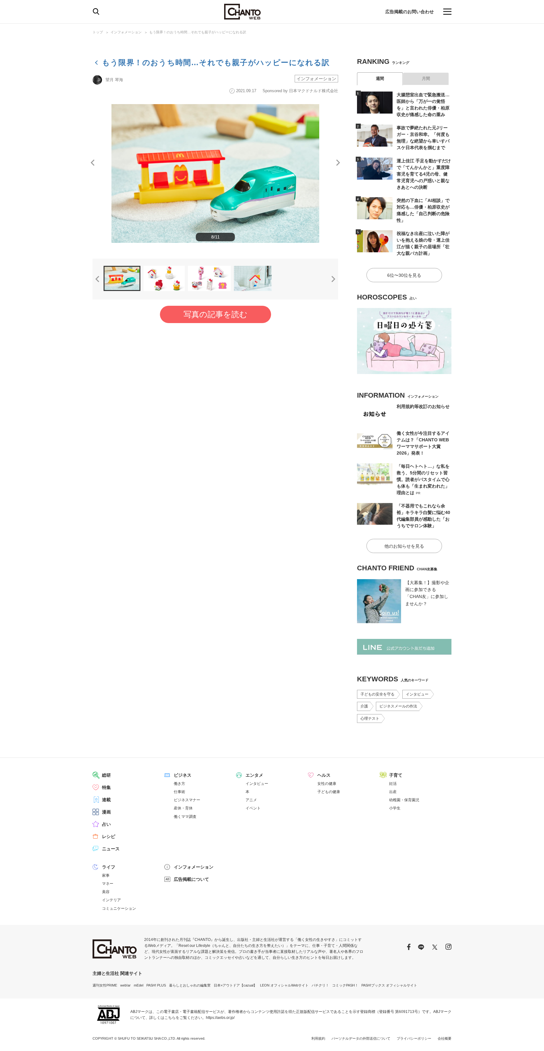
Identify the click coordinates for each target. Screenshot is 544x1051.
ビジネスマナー (187, 800)
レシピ (108, 836)
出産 (393, 792)
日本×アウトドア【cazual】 (235, 985)
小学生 (394, 808)
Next (338, 162)
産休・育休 (183, 808)
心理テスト (369, 718)
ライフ (108, 866)
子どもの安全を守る (377, 694)
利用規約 (318, 1038)
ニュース (111, 848)
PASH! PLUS (156, 985)
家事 (106, 875)
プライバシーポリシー (414, 1038)
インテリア (111, 900)
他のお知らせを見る (404, 546)
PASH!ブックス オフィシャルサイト (389, 985)
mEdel (138, 985)
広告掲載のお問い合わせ (409, 11)
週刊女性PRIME (105, 985)
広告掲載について (191, 879)
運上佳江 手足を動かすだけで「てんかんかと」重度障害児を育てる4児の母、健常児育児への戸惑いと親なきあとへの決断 (424, 174)
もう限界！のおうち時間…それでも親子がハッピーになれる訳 (197, 32)
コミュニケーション (119, 908)
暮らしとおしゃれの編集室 (190, 985)
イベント (253, 808)
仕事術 (179, 792)
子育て (395, 775)
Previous (92, 162)
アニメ (251, 800)
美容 (106, 892)
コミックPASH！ (345, 985)
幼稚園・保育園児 (404, 800)
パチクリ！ (320, 985)
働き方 (179, 783)
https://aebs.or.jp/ (220, 1017)
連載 (106, 799)
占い (106, 824)
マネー (107, 883)
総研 (106, 775)
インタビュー (417, 694)
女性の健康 (326, 783)
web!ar (125, 985)
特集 (106, 787)
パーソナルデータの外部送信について (361, 1038)
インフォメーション (126, 32)
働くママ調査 (185, 816)
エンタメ (254, 775)
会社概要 (444, 1038)
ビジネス (182, 775)
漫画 (106, 811)
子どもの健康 (328, 792)
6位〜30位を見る (404, 275)
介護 (364, 706)
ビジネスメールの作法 (398, 706)
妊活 (393, 783)
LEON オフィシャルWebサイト (284, 985)
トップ (98, 32)
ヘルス (324, 775)
